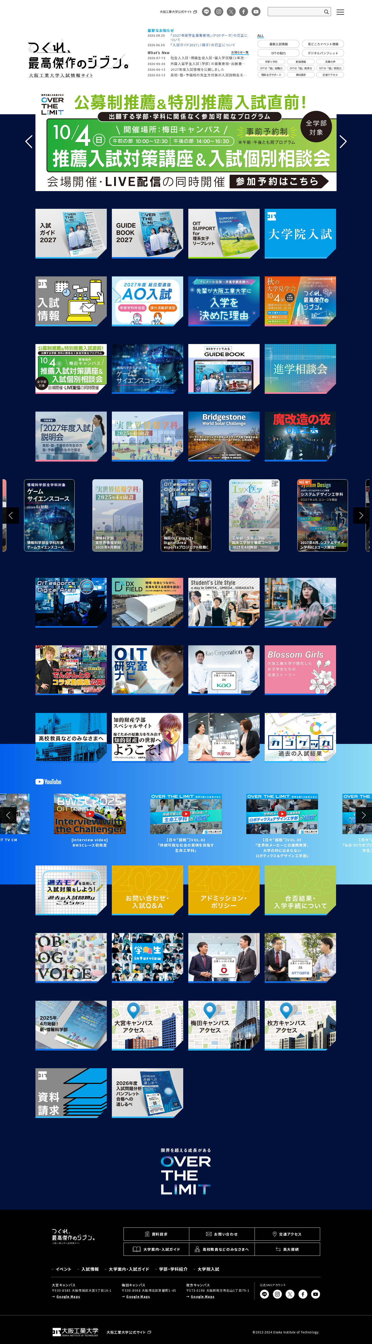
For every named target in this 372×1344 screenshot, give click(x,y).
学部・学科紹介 (173, 1269)
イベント (64, 1269)
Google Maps (68, 1296)
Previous (29, 141)
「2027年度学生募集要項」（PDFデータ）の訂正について (209, 37)
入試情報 (90, 1269)
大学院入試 (208, 1269)
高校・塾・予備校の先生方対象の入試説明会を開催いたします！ (209, 77)
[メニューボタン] (340, 12)
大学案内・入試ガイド (129, 1269)
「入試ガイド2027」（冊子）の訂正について (203, 44)
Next (343, 141)
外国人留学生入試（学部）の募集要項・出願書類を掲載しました (208, 65)
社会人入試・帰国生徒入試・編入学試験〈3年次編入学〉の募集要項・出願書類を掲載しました (209, 59)
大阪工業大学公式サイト (176, 11)
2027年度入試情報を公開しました (197, 69)
